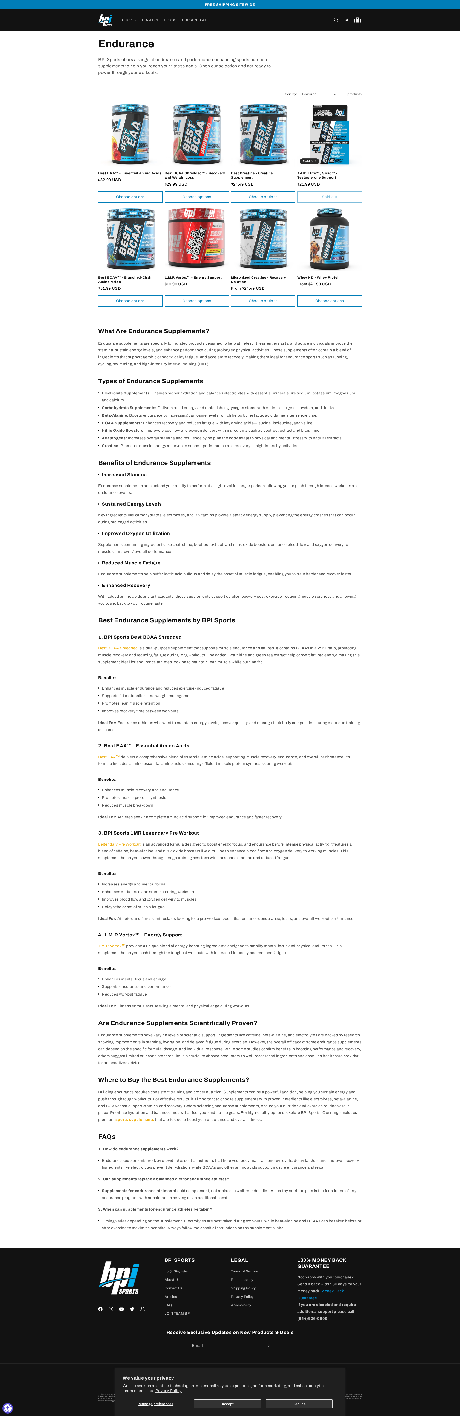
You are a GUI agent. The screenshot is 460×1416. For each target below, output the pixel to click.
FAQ (168, 1305)
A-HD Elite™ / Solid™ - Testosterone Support (317, 175)
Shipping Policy (243, 1288)
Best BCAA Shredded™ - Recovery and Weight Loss (195, 175)
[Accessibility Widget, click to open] (7, 1408)
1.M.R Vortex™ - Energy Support (193, 277)
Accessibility (241, 1305)
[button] (128, 20)
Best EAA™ (109, 757)
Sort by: (291, 94)
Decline (299, 1404)
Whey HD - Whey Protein (319, 277)
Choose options (130, 197)
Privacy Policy (242, 1297)
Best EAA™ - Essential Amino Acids (130, 173)
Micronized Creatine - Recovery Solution (258, 280)
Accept (228, 1404)
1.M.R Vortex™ (112, 946)
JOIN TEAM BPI (178, 1313)
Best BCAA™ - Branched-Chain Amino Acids (125, 280)
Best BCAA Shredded (118, 648)
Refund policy (242, 1280)
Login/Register (177, 1271)
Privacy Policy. (168, 1391)
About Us (172, 1280)
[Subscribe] (267, 1345)
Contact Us (174, 1288)
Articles (171, 1297)
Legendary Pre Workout (119, 844)
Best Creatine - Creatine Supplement (252, 175)
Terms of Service (244, 1271)
